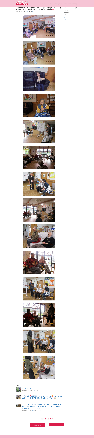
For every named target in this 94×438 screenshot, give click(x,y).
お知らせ (65, 17)
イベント (33, 11)
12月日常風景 (26, 388)
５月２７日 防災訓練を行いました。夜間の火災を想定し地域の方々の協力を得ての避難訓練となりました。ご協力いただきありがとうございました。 (41, 406)
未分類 (65, 19)
